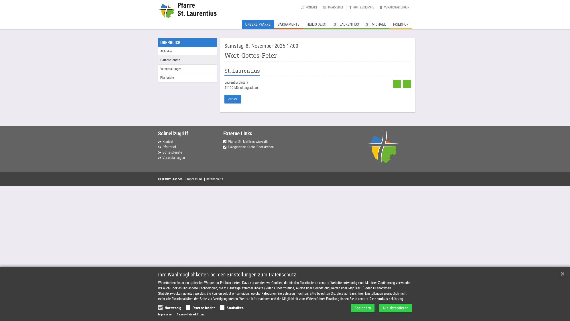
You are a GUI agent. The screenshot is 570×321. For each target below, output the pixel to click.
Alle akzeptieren (395, 308)
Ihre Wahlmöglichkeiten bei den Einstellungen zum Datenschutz (227, 275)
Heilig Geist (317, 24)
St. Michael (376, 24)
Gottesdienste (363, 7)
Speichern (362, 308)
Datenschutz (214, 179)
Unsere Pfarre (258, 24)
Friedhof (400, 24)
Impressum (194, 179)
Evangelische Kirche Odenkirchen (251, 147)
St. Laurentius (346, 24)
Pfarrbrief (336, 7)
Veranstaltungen (396, 7)
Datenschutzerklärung (386, 299)
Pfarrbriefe (167, 78)
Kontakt (311, 7)
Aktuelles (166, 51)
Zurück (233, 99)
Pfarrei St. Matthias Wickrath (248, 142)
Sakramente (288, 24)
